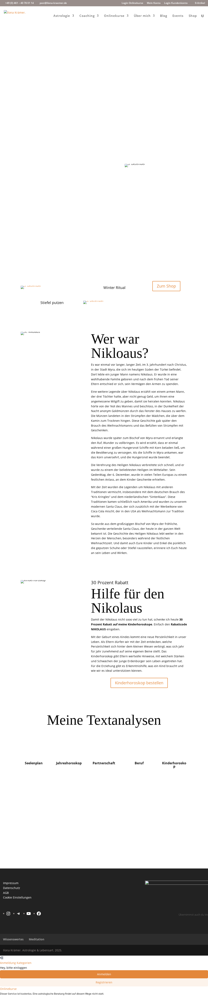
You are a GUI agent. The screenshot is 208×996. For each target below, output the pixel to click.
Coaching (87, 16)
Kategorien (24, 963)
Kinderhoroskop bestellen (139, 683)
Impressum (10, 883)
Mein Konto (153, 3)
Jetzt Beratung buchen (166, 803)
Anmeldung (8, 963)
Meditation (36, 939)
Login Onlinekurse (132, 3)
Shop (193, 16)
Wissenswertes (13, 939)
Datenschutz (11, 888)
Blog (163, 16)
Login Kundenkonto (175, 3)
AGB (6, 893)
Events (177, 16)
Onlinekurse (114, 16)
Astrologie (61, 16)
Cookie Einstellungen (17, 897)
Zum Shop (164, 114)
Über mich (142, 16)
